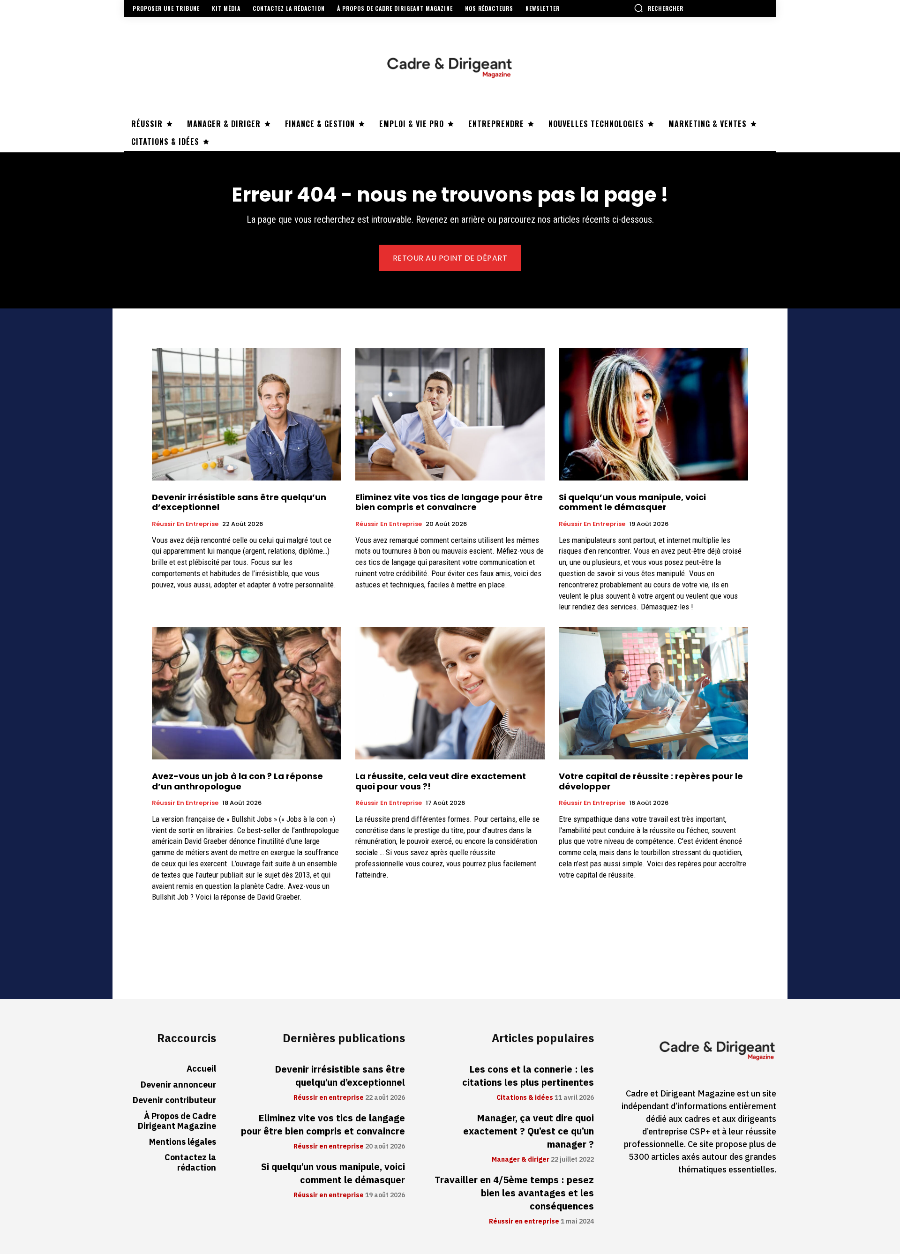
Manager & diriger (520, 1160)
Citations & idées (524, 1098)
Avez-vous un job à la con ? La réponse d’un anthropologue (237, 781)
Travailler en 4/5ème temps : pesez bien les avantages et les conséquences (514, 1193)
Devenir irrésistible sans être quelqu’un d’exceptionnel (239, 502)
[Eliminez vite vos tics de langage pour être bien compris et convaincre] (450, 414)
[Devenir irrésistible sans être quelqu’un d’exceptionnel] (246, 414)
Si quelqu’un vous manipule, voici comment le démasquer (632, 502)
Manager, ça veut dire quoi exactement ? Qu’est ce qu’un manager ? (528, 1131)
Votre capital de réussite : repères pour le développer (651, 781)
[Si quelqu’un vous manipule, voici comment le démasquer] (653, 414)
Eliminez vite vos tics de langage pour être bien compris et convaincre (449, 502)
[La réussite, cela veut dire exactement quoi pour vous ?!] (450, 693)
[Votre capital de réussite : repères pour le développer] (653, 693)
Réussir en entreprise (185, 524)
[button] (658, 8)
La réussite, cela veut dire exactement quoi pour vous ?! (440, 781)
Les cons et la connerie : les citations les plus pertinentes (528, 1075)
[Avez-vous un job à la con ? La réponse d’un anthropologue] (246, 693)
